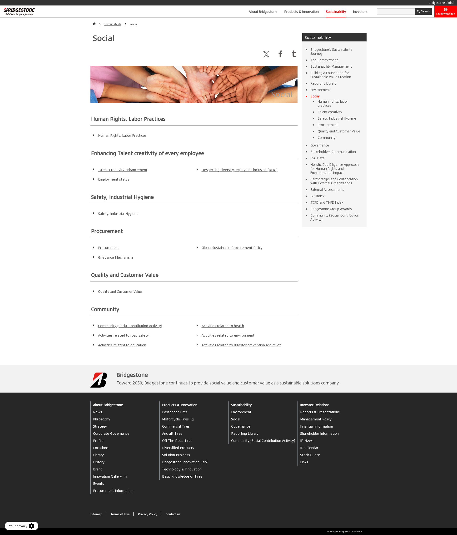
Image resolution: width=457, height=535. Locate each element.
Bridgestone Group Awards (331, 209)
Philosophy (101, 419)
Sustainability (336, 11)
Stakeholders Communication (333, 152)
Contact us (173, 514)
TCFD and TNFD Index (327, 202)
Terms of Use (120, 514)
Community (326, 138)
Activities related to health (223, 325)
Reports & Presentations (320, 412)
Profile (98, 440)
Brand (97, 469)
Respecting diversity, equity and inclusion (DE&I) (240, 169)
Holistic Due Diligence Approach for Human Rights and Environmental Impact (334, 168)
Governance (320, 145)
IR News (306, 440)
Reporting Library (323, 83)
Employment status (113, 179)
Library (98, 455)
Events (98, 483)
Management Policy (316, 419)
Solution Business (176, 455)
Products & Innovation (301, 11)
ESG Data (317, 158)
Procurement (108, 247)
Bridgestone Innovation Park (184, 462)
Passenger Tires (175, 412)
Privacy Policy (147, 514)
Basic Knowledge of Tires (182, 476)
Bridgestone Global (441, 3)
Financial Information (316, 426)
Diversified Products (178, 447)
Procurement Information (113, 490)
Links (304, 462)
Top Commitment (324, 60)
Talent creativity (330, 112)
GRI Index (317, 196)
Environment (320, 90)
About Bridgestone (263, 11)
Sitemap (96, 514)
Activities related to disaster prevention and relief (241, 345)
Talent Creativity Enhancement (122, 169)
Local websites (445, 13)
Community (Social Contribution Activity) (130, 325)
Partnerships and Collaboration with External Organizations (334, 181)
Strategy (100, 426)
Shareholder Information (319, 433)
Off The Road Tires (177, 440)
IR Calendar (309, 447)
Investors (360, 11)
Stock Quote (310, 455)
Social (315, 96)
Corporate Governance (111, 433)
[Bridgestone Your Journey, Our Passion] (17, 11)
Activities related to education (122, 345)
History (98, 462)
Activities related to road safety (123, 335)
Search (425, 11)
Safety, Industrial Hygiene (118, 213)
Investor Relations (314, 405)
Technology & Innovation (182, 469)
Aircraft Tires (172, 433)
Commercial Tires (176, 426)
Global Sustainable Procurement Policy (232, 247)
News (97, 412)
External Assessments (327, 189)
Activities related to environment (228, 335)
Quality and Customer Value (120, 291)
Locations (101, 447)
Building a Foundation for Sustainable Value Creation (330, 75)
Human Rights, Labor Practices (122, 135)
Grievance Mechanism (115, 257)
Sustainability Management (331, 66)
